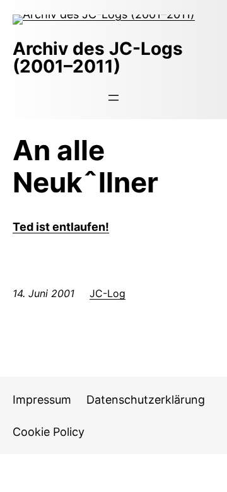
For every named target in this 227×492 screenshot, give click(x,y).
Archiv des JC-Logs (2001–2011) (98, 57)
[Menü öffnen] (113, 97)
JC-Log (107, 293)
